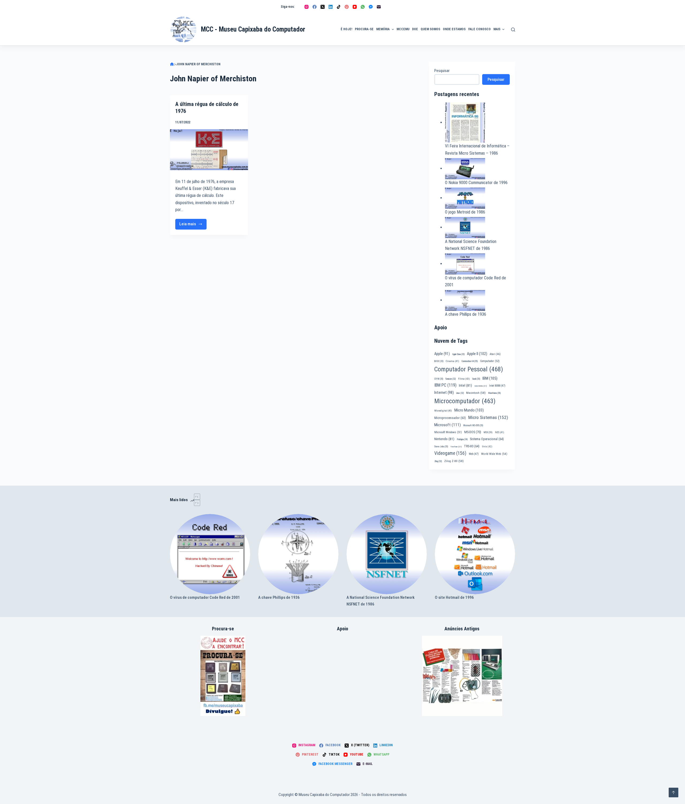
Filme (464, 378)
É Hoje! (346, 29)
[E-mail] (379, 7)
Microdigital (443, 410)
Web (474, 454)
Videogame (450, 453)
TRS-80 (472, 446)
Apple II (477, 353)
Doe (415, 29)
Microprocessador (450, 418)
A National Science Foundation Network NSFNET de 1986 (380, 601)
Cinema (452, 361)
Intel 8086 (480, 386)
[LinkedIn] (331, 7)
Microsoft (447, 424)
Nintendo (444, 439)
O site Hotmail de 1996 (454, 597)
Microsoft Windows (448, 432)
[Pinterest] (347, 7)
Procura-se (364, 29)
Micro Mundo (469, 410)
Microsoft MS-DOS (473, 425)
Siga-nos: (288, 7)
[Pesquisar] (513, 30)
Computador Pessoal (468, 369)
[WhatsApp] (363, 7)
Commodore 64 (470, 361)
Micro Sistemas (488, 417)
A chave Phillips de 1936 (465, 314)
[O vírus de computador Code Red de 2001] (210, 554)
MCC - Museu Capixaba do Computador (253, 29)
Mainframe (494, 393)
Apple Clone (458, 354)
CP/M (438, 379)
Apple (442, 354)
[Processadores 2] (222, 676)
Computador (490, 361)
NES (499, 432)
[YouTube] (355, 7)
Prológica (462, 439)
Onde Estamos (454, 29)
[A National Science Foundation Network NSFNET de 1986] (387, 554)
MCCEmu (403, 29)
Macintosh (476, 393)
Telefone (456, 446)
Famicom (451, 379)
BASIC (438, 361)
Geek (476, 379)
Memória (383, 29)
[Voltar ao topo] (673, 792)
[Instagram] (307, 7)
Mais (496, 29)
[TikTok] (339, 7)
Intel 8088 (497, 385)
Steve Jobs (441, 446)
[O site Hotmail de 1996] (475, 554)
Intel (465, 385)
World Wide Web (494, 454)
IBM (489, 378)
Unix (487, 446)
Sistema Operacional (487, 439)
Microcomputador (465, 401)
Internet (444, 392)
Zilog (438, 461)
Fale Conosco (479, 29)
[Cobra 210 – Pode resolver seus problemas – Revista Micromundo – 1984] (462, 676)
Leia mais (191, 225)
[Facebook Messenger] (371, 7)
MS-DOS (472, 432)
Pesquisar (442, 70)
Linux (460, 393)
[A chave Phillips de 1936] (298, 554)
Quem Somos (430, 29)
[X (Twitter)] (323, 7)
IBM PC (445, 385)
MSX (488, 432)
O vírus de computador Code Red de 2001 (205, 597)
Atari (495, 354)
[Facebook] (315, 7)
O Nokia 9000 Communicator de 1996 (476, 182)
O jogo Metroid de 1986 (465, 212)
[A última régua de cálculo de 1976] (209, 149)
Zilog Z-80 (454, 461)
